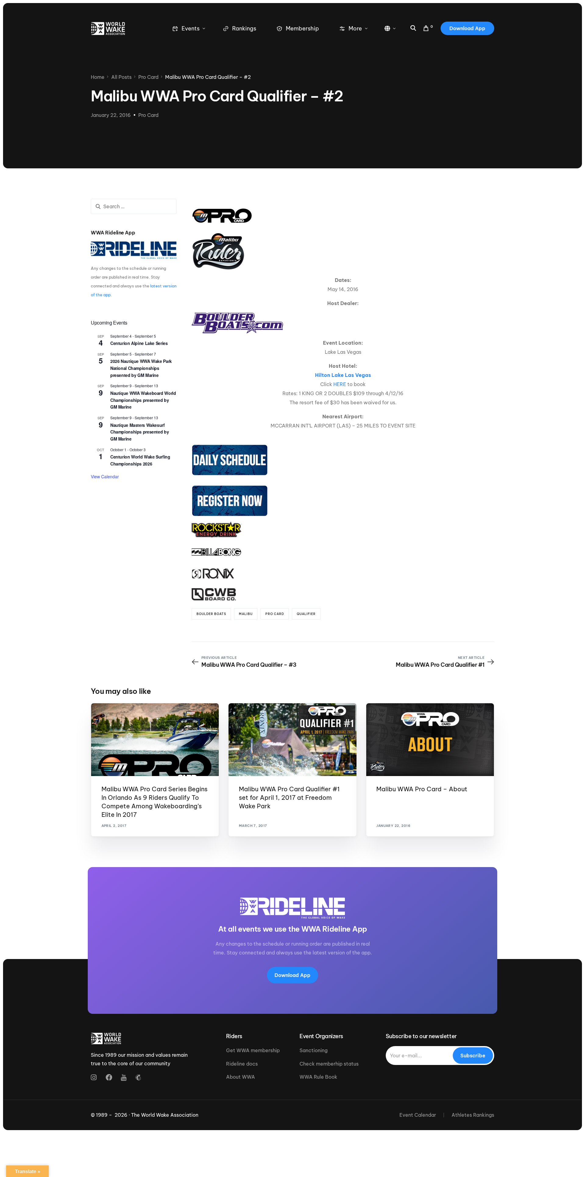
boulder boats (211, 614)
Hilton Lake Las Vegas (343, 375)
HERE (339, 384)
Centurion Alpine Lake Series (139, 343)
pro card (274, 614)
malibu (246, 614)
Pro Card (148, 115)
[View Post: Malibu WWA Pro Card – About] (430, 739)
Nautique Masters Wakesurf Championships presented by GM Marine (139, 432)
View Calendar (105, 476)
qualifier (306, 614)
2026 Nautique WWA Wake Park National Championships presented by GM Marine (141, 368)
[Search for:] (133, 206)
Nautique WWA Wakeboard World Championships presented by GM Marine (143, 400)
